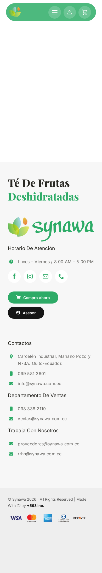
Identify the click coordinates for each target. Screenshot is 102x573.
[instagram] (30, 276)
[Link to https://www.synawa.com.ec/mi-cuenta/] (70, 12)
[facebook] (14, 276)
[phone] (61, 276)
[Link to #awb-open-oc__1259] (84, 12)
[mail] (45, 276)
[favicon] (15, 8)
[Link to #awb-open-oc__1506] (54, 12)
